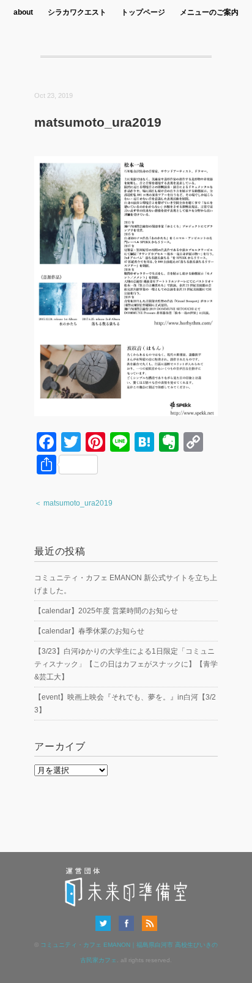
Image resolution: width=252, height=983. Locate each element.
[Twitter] (106, 923)
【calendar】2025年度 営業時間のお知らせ (106, 611)
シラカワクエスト (77, 12)
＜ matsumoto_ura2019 (73, 503)
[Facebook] (129, 923)
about (23, 12)
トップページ (143, 12)
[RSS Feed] (149, 923)
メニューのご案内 (209, 12)
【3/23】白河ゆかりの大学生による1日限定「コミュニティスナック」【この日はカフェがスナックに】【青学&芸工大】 (126, 664)
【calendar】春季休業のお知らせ (89, 631)
